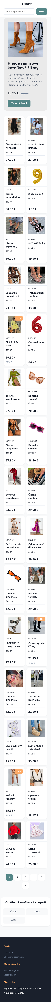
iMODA (9, 152)
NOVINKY (10, 140)
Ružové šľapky (36, 243)
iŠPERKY (32, 403)
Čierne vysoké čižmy (36, 644)
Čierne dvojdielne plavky (12, 447)
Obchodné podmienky (14, 957)
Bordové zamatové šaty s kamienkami (13, 496)
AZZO (13, 920)
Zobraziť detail (19, 103)
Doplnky (32, 190)
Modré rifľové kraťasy (36, 146)
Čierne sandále (33, 496)
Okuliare (32, 391)
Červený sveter (10, 850)
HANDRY (25, 4)
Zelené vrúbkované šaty (13, 397)
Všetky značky (10, 975)
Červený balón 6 (36, 344)
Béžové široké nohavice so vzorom (14, 545)
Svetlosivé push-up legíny (34, 698)
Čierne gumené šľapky (11, 245)
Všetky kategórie (11, 970)
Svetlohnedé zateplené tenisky (35, 747)
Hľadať (41, 11)
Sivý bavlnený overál (14, 747)
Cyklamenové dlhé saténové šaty (36, 545)
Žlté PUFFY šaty (12, 344)
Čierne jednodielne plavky (13, 195)
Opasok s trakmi (33, 797)
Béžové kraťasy (10, 797)
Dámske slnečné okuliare (33, 397)
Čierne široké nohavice (13, 146)
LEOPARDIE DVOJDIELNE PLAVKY (13, 644)
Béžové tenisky (32, 595)
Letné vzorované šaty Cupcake (36, 850)
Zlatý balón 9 (35, 194)
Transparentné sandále (36, 294)
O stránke (8, 952)
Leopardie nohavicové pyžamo (12, 294)
